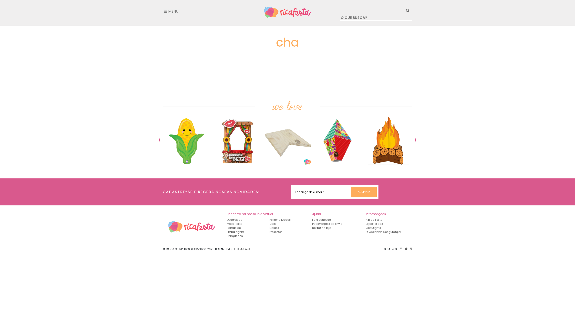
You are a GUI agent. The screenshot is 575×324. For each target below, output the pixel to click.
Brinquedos (235, 236)
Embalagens (236, 232)
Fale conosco (321, 220)
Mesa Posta (235, 224)
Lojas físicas (374, 224)
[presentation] (159, 139)
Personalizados (280, 220)
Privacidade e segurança (383, 232)
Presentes (276, 232)
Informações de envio (327, 224)
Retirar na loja (321, 228)
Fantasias (234, 228)
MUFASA (245, 249)
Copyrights (373, 228)
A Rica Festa (374, 220)
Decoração (234, 220)
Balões (274, 228)
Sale (273, 224)
